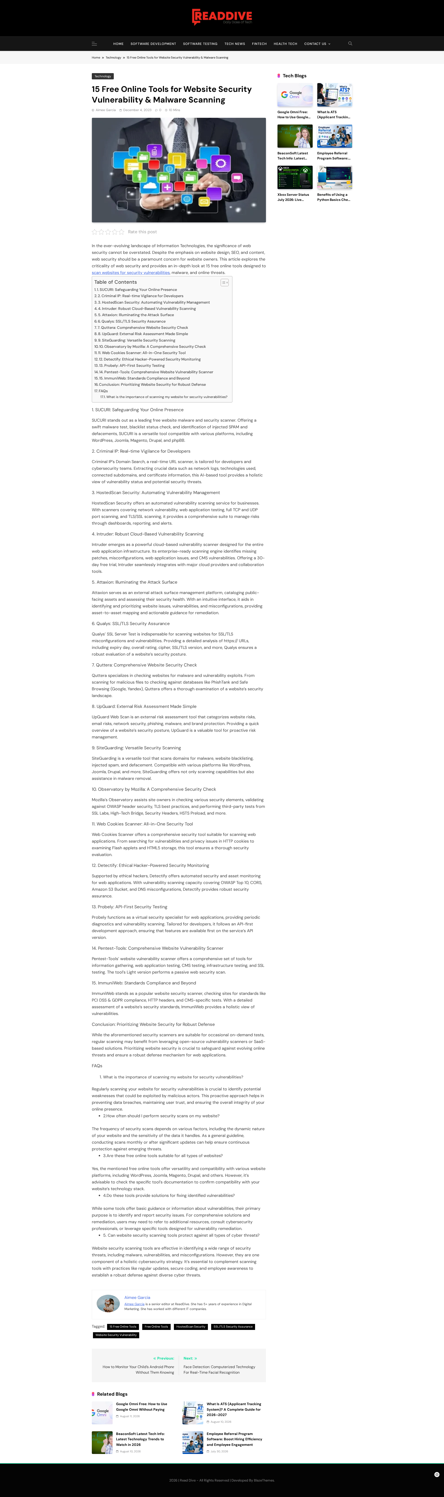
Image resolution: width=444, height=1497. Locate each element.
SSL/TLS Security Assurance (233, 1327)
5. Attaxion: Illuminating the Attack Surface (136, 314)
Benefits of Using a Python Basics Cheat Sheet (334, 200)
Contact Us (315, 44)
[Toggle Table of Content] (222, 282)
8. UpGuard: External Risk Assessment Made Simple (143, 333)
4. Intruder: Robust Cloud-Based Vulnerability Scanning (147, 308)
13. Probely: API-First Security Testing (132, 365)
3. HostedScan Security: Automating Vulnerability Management (154, 302)
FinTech (259, 44)
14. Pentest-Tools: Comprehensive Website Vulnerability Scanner (156, 372)
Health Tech (285, 44)
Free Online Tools (156, 1327)
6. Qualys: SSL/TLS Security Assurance (132, 321)
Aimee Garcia (106, 110)
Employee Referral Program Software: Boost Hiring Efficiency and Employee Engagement (234, 1439)
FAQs (103, 391)
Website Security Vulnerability (116, 1335)
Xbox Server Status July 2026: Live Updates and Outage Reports (295, 202)
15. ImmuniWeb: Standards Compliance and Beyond (144, 378)
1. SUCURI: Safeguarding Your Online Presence (137, 289)
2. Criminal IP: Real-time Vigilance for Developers (140, 295)
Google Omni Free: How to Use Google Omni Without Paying (295, 117)
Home (118, 44)
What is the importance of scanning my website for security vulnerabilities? (167, 397)
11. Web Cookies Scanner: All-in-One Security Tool (142, 352)
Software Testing (200, 44)
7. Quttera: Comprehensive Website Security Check (143, 327)
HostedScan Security (190, 1327)
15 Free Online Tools (123, 1327)
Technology (103, 76)
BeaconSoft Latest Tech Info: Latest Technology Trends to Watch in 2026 (140, 1439)
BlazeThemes (264, 1480)
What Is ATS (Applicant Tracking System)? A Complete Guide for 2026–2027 (234, 1409)
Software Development (153, 44)
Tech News (235, 44)
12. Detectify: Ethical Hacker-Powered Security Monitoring (150, 359)
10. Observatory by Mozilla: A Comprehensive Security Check (152, 346)
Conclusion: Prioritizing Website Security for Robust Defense (152, 384)
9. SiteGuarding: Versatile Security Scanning (136, 340)
